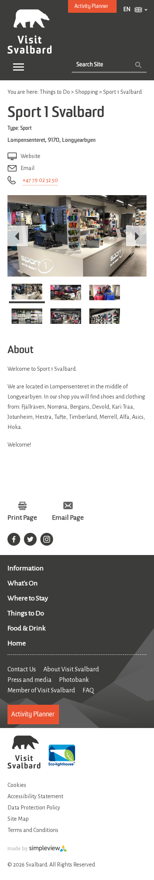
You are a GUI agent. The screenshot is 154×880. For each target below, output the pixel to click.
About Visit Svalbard (71, 669)
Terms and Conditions (32, 830)
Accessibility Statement (35, 796)
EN (126, 10)
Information (25, 568)
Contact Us (21, 669)
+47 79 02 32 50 (40, 180)
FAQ (88, 690)
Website (30, 156)
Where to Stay (27, 598)
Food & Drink (26, 628)
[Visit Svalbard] (23, 753)
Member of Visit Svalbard (41, 690)
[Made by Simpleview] (37, 850)
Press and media (29, 680)
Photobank (74, 680)
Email (27, 168)
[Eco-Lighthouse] (62, 756)
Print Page (22, 517)
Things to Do (25, 613)
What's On (22, 583)
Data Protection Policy (33, 808)
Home (16, 643)
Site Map (18, 819)
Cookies (16, 785)
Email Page (68, 517)
